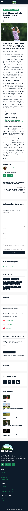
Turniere (6, 289)
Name (4, 228)
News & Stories (8, 9)
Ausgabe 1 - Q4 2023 (8, 266)
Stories (16, 9)
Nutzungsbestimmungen (7, 489)
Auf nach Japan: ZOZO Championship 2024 (13, 400)
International (15, 284)
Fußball (3, 500)
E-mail (4, 233)
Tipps (18, 286)
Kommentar (6, 212)
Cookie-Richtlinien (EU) (7, 491)
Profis (13, 286)
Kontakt (3, 472)
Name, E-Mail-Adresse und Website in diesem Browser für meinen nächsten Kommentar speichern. (15, 245)
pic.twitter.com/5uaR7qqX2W (13, 120)
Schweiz (8, 328)
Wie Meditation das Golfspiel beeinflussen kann (13, 409)
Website (5, 238)
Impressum (4, 475)
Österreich (9, 324)
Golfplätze (7, 284)
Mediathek (4, 477)
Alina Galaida (11, 168)
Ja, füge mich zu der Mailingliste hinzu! (13, 249)
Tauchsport (4, 503)
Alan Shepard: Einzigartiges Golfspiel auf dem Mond (13, 434)
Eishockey (3, 498)
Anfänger (6, 279)
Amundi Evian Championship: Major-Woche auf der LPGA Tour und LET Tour (13, 426)
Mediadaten (4, 479)
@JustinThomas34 (10, 119)
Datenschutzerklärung (12, 357)
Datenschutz (4, 486)
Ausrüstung (15, 279)
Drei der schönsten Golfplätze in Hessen (12, 417)
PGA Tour (6, 286)
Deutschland (7, 281)
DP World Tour (17, 281)
